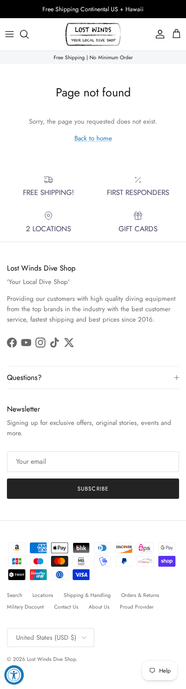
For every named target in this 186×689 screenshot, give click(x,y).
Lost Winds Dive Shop (51, 659)
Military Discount (25, 607)
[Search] (28, 34)
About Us (99, 607)
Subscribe (92, 489)
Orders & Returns (140, 595)
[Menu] (9, 34)
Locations (42, 595)
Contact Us (66, 607)
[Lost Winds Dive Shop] (93, 34)
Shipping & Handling (87, 595)
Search (14, 595)
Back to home (93, 138)
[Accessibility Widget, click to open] (14, 675)
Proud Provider (137, 607)
